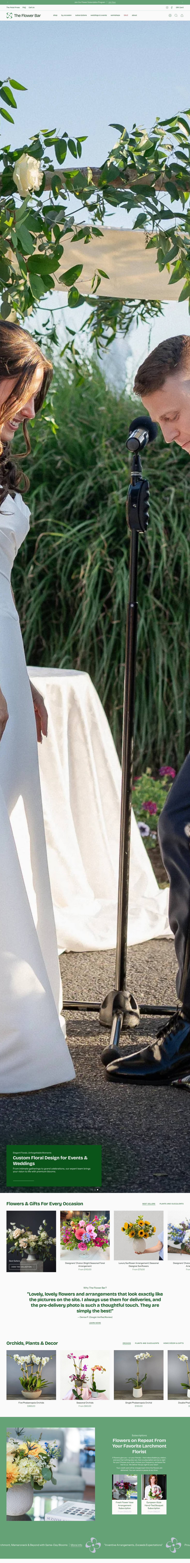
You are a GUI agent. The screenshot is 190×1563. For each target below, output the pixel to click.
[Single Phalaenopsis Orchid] (139, 1375)
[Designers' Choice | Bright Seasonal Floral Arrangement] (85, 1235)
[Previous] (7, 2)
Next (186, 1235)
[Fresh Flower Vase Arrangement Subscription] (124, 1487)
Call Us (31, 7)
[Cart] (182, 15)
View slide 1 (92, 1189)
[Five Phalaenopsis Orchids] (31, 1375)
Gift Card (180, 7)
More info (89, 1545)
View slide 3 (97, 1189)
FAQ (24, 7)
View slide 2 (95, 1189)
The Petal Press (13, 7)
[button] (55, 15)
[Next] (182, 2)
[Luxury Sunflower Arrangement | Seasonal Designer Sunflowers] (139, 1235)
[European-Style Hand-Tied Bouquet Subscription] (153, 1487)
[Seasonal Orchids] (85, 1375)
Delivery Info (128, 2)
